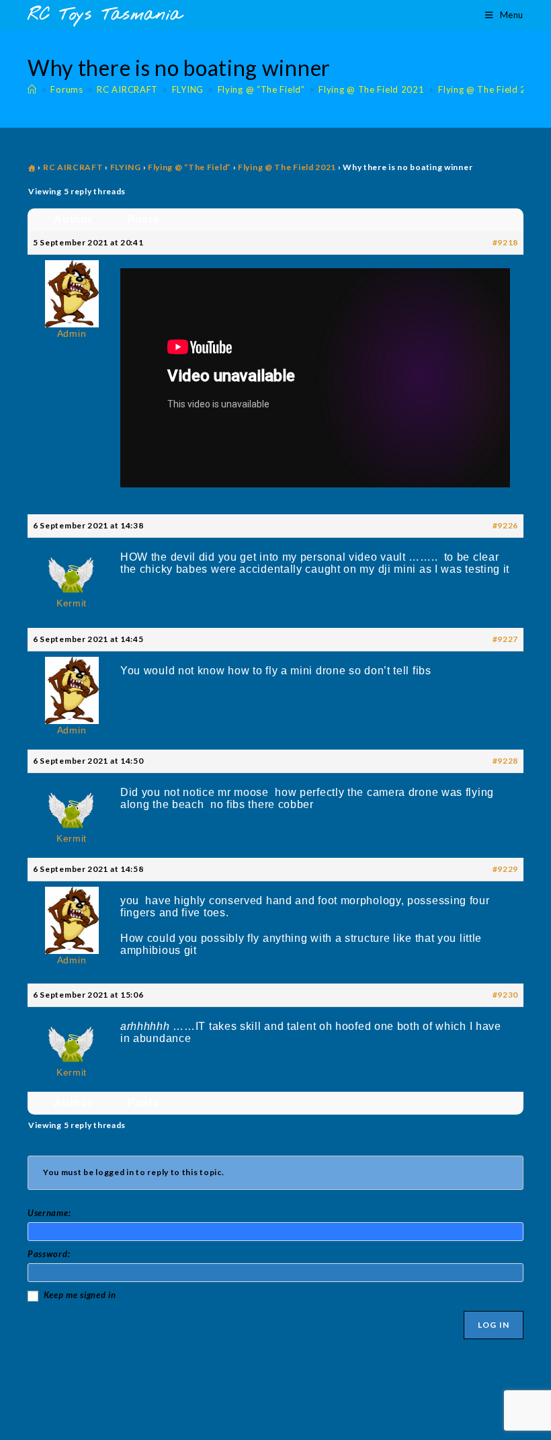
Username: (49, 1212)
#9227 (506, 639)
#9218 (506, 242)
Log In (493, 1325)
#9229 (506, 869)
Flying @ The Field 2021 (491, 89)
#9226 (506, 525)
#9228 (506, 761)
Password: (49, 1253)
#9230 (506, 995)
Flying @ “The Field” (189, 167)
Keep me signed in (80, 1294)
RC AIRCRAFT (73, 167)
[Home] (32, 89)
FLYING (125, 167)
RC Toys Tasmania (105, 15)
